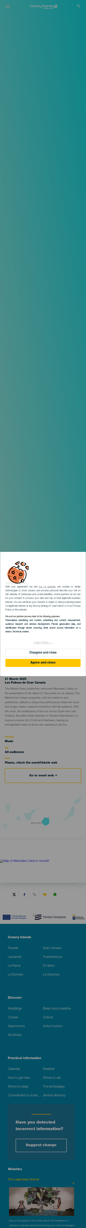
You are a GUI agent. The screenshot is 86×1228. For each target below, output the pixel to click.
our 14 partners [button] (47, 587)
